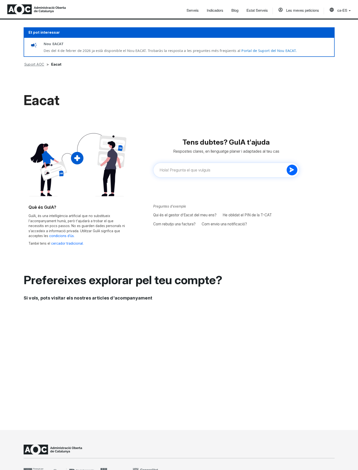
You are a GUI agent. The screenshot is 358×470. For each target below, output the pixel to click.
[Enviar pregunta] (292, 170)
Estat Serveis (257, 10)
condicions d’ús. (62, 236)
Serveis (193, 10)
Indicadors (215, 10)
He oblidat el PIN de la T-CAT (247, 215)
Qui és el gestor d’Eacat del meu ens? (185, 215)
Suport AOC (34, 64)
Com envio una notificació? (224, 224)
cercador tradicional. (67, 243)
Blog (234, 10)
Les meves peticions (302, 10)
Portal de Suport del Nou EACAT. (269, 50)
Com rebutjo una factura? (174, 224)
